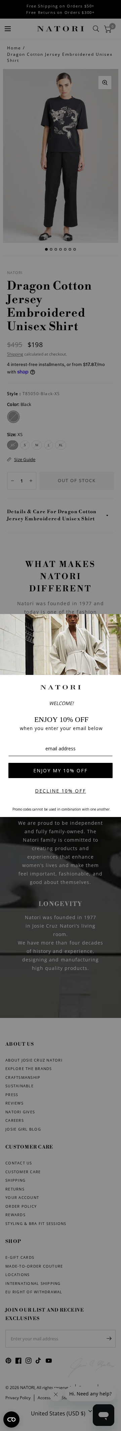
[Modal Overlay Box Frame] (60, 715)
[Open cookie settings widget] (11, 1419)
